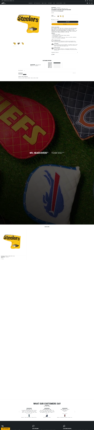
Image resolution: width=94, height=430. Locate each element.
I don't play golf (47, 227)
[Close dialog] (57, 201)
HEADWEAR (47, 221)
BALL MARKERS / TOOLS (47, 217)
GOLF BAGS (47, 224)
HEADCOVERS (47, 213)
